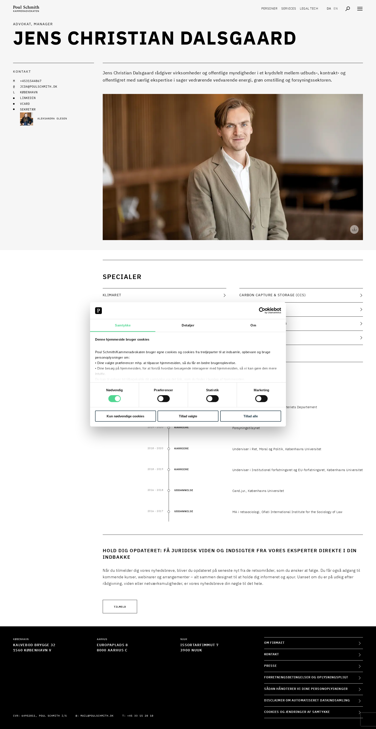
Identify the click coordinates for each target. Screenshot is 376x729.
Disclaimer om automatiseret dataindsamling (307, 700)
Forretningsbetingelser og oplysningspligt (306, 677)
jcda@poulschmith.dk (38, 86)
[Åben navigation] (360, 9)
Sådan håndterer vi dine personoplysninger (306, 689)
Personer (269, 8)
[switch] (163, 398)
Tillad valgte (188, 416)
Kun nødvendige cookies (125, 416)
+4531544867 (31, 81)
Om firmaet (274, 642)
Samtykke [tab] (123, 325)
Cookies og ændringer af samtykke (297, 712)
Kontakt (271, 654)
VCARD (25, 103)
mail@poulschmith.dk (97, 716)
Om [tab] (253, 325)
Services (288, 8)
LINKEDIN (28, 98)
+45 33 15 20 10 (140, 716)
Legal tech (309, 8)
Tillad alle (250, 416)
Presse (270, 665)
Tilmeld (120, 606)
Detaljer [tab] (188, 325)
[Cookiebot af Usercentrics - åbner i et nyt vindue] (262, 310)
